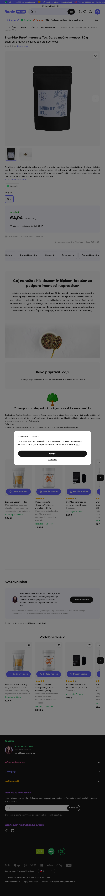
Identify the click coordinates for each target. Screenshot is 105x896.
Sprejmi (52, 454)
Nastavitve (52, 459)
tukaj (78, 444)
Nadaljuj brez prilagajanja (28, 436)
